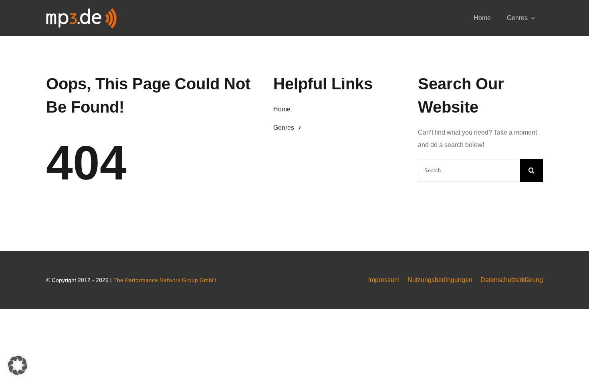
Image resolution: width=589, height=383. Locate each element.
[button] (17, 365)
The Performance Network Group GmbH (164, 280)
